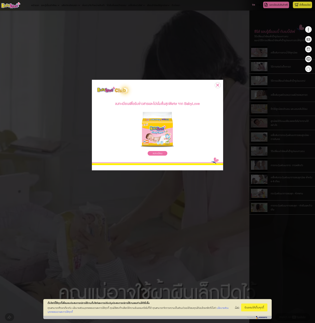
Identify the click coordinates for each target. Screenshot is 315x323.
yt (308, 39)
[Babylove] (16, 5)
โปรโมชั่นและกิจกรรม (116, 5)
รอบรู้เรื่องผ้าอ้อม (49, 5)
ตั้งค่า (237, 307)
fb (308, 29)
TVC (308, 69)
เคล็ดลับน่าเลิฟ (135, 5)
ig (308, 49)
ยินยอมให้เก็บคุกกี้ (254, 307)
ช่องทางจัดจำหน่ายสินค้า (93, 5)
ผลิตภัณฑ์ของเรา (70, 5)
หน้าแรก (35, 5)
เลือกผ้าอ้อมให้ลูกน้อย (157, 5)
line (308, 59)
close (218, 85)
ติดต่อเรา (176, 5)
